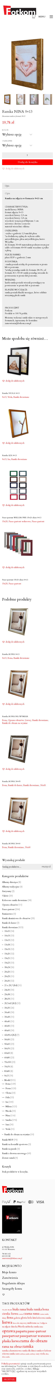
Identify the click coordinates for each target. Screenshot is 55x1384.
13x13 (7, 940)
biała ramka (34, 1309)
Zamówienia (10, 1278)
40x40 (7, 1021)
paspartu (21, 1331)
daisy (4, 1318)
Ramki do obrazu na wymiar (15, 723)
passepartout (10, 1336)
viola (42, 1353)
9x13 (6, 1075)
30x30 (7, 1007)
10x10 (7, 931)
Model (7, 1080)
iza (34, 1318)
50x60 (7, 1044)
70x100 (7, 1062)
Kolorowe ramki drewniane (14, 900)
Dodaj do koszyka (27, 162)
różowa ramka (8, 1353)
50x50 (7, 1039)
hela (30, 1317)
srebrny (32, 1354)
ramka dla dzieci (29, 1350)
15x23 (7, 962)
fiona (10, 1318)
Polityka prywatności (10, 1363)
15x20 (7, 953)
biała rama (19, 1309)
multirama (32, 1323)
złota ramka (6, 1357)
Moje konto (9, 1272)
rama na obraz (12, 1346)
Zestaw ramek (8, 1157)
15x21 (7, 958)
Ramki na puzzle (9, 1148)
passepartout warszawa (35, 1336)
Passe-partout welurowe (20, 521)
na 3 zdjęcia (42, 1323)
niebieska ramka (32, 1326)
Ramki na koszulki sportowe (15, 1144)
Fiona (8, 1088)
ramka (27, 1346)
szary (37, 1354)
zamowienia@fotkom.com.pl (12, 1258)
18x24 (7, 967)
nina (41, 1327)
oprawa (8, 1331)
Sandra (9, 1120)
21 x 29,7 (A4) (10, 985)
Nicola (8, 1111)
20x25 (7, 976)
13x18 (7, 944)
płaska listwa (11, 1341)
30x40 (27, 847)
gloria (24, 1317)
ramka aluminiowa (12, 1350)
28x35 (7, 998)
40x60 (7, 1030)
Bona (8, 1083)
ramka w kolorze (43, 1350)
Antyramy (6, 891)
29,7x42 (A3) (10, 1003)
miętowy (23, 1323)
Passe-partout (38, 521)
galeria (17, 1318)
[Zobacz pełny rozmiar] (5, 42)
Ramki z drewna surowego (14, 1153)
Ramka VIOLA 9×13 (10, 393)
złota (47, 1354)
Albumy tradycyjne (10, 886)
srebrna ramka (25, 1354)
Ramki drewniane (21, 397)
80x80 (7, 1071)
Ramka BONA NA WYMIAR (15, 716)
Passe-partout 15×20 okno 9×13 (15, 580)
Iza (7, 1102)
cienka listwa (10, 1314)
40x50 (7, 1026)
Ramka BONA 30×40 (11, 843)
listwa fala (16, 1323)
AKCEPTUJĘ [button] (9, 1379)
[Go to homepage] (19, 17)
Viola (8, 1129)
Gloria (8, 1092)
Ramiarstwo (7, 913)
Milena (9, 1106)
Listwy (28, 720)
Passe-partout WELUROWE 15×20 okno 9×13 (21, 517)
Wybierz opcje (9, 397)
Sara (7, 1124)
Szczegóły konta (12, 1289)
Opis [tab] (7, 185)
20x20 (7, 971)
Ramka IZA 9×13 (9, 455)
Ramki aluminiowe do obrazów (16, 918)
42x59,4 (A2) (10, 1035)
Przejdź (46, 866)
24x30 (7, 989)
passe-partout (37, 1331)
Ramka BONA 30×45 (11, 781)
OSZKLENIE (7, 141)
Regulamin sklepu (13, 1283)
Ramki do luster (9, 922)
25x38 (7, 994)
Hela (8, 1097)
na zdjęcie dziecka (9, 1326)
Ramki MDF (7, 1139)
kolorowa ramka (43, 1318)
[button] (45, 17)
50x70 (7, 1048)
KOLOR (5, 130)
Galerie (5, 895)
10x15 (7, 935)
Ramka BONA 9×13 (10, 654)
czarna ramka (44, 1314)
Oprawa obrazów (10, 904)
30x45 (43, 785)
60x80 (7, 1057)
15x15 (7, 949)
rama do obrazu (33, 1341)
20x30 (7, 980)
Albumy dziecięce (10, 882)
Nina (8, 1115)
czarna (21, 1314)
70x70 (7, 1066)
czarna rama (31, 1314)
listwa (7, 1322)
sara (18, 1353)
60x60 (7, 1053)
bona (45, 1310)
